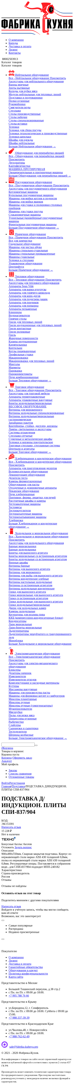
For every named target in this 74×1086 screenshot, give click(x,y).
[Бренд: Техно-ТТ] (8, 840)
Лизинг (13, 49)
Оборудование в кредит (23, 970)
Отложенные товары (21, 776)
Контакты (15, 52)
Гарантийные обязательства (26, 967)
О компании (16, 39)
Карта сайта (16, 976)
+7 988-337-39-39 (19, 1017)
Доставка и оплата (20, 46)
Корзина (6, 757)
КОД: (4, 820)
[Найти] (36, 745)
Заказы (13, 770)
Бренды (13, 43)
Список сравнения (20, 773)
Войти (5, 783)
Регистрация (17, 783)
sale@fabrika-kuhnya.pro (23, 1046)
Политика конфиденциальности (28, 973)
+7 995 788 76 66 (19, 995)
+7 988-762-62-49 (19, 1036)
